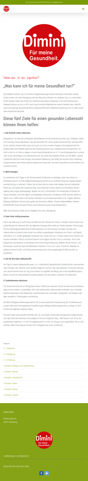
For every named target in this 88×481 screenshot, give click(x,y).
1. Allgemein (10, 348)
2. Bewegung (10, 354)
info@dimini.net (57, 2)
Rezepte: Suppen (11, 395)
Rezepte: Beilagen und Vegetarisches (19, 366)
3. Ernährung (10, 360)
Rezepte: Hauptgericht (13, 377)
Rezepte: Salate (11, 383)
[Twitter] (47, 473)
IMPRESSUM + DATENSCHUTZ (17, 456)
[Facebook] (41, 473)
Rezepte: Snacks (11, 389)
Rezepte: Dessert (11, 371)
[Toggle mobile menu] (83, 9)
